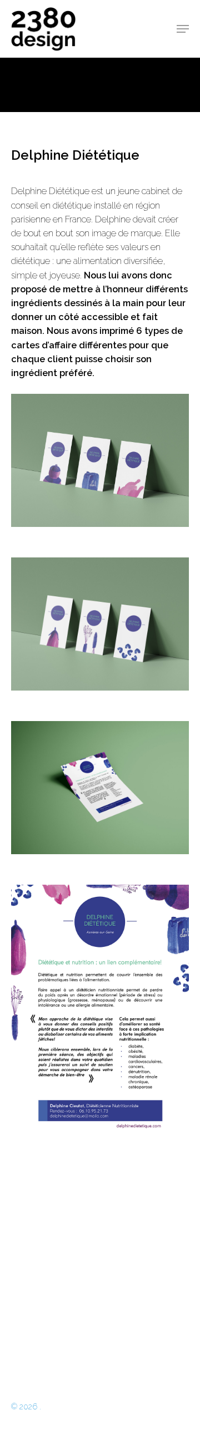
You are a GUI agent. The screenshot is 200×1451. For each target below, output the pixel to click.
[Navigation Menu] (183, 28)
